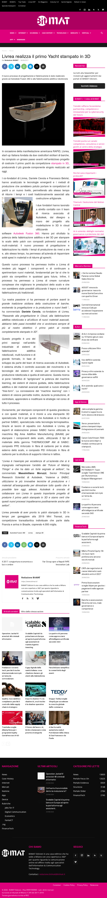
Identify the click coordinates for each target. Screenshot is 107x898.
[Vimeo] (103, 10)
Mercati (5, 787)
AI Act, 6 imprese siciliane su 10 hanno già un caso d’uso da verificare (93, 337)
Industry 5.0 (54, 2)
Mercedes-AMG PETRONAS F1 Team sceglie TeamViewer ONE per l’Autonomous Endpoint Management (93, 473)
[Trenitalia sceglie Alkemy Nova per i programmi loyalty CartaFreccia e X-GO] (12, 718)
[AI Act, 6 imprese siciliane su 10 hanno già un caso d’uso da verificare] (76, 336)
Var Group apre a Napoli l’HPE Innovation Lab (55, 563)
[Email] (37, 66)
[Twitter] (98, 10)
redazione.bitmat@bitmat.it (52, 874)
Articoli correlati (11, 611)
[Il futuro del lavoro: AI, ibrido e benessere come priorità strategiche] (35, 718)
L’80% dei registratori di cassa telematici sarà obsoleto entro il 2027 (92, 571)
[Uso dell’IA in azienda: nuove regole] (76, 362)
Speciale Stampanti (9, 6)
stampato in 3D (59, 163)
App (11, 40)
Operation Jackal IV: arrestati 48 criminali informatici (10, 636)
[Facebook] (80, 10)
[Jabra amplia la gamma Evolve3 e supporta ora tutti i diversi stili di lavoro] (76, 411)
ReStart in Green (80, 2)
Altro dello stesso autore (32, 611)
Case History (47, 33)
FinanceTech (8, 828)
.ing (3, 824)
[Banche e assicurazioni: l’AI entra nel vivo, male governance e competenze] (76, 602)
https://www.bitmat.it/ (29, 581)
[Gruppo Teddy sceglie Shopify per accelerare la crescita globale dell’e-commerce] (59, 690)
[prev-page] (3, 744)
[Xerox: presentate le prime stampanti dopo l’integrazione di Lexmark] (76, 425)
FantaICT (9, 820)
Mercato (74, 33)
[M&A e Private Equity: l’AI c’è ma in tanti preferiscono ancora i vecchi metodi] (76, 553)
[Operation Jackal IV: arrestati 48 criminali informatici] (12, 624)
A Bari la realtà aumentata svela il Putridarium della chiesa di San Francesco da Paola (59, 732)
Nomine (5, 791)
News (12, 33)
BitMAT (4, 2)
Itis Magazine (43, 2)
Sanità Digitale (66, 2)
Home (4, 50)
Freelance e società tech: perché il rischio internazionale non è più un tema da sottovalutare (11, 673)
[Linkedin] (89, 10)
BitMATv (13, 2)
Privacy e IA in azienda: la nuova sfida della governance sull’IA (93, 374)
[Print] (43, 66)
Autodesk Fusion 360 (26, 233)
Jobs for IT (9, 807)
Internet (22, 33)
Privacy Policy (82, 885)
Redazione (94, 885)
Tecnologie (61, 33)
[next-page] (8, 744)
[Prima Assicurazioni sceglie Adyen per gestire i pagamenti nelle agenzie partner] (76, 584)
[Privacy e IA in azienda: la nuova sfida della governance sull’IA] (76, 373)
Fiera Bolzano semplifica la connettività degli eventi (59, 670)
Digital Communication (15, 812)
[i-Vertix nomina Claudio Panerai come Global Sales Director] (76, 275)
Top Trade (22, 2)
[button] (101, 33)
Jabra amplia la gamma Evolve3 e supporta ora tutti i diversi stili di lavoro (93, 412)
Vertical (85, 33)
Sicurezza (34, 33)
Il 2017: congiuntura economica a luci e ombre (17, 563)
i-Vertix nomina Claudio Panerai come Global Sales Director (92, 276)
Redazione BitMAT (11, 60)
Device (5, 799)
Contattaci (22, 6)
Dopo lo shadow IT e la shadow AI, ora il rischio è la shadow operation (35, 701)
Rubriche (6, 803)
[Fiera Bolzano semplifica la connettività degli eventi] (59, 658)
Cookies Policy (69, 885)
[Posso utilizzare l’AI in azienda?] (76, 350)
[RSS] (94, 10)
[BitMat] (53, 21)
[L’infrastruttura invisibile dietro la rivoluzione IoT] (41, 790)
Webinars (21, 40)
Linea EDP (32, 2)
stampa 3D (39, 533)
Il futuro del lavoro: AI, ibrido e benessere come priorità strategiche (35, 730)
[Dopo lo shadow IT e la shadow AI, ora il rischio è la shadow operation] (35, 690)
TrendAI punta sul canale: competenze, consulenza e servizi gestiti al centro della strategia (88, 144)
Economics (10, 816)
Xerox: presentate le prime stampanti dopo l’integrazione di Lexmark (93, 426)
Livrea (30, 533)
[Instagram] (84, 10)
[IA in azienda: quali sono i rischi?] (76, 387)
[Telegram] (30, 66)
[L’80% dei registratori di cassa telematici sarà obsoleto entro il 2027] (76, 570)
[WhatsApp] (24, 66)
